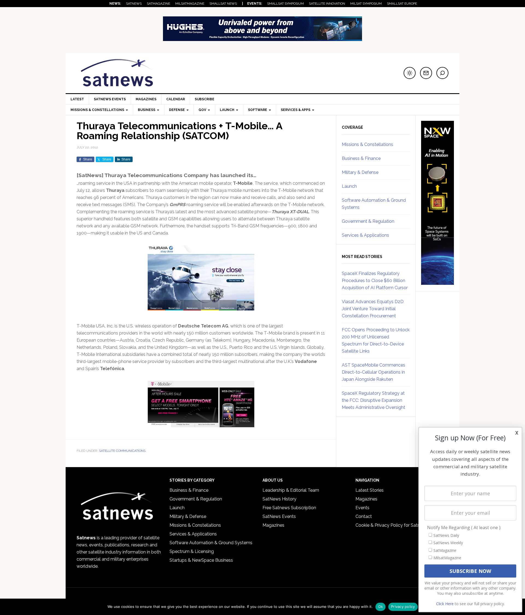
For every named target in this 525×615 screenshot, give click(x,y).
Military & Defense (360, 172)
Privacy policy (403, 606)
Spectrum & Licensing (192, 551)
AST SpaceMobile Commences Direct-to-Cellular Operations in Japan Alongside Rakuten (373, 372)
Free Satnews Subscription (289, 507)
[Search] (442, 73)
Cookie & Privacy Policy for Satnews (391, 525)
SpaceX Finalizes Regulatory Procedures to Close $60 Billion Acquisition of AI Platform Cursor (375, 280)
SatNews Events (110, 99)
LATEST (77, 99)
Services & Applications (365, 235)
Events (362, 507)
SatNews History (279, 499)
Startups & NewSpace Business (201, 560)
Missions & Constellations (367, 144)
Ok (380, 606)
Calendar (175, 99)
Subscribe (204, 99)
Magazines (146, 99)
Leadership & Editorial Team (290, 490)
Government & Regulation (368, 221)
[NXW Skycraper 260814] (437, 282)
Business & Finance (361, 158)
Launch (349, 186)
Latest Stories (369, 490)
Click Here (445, 603)
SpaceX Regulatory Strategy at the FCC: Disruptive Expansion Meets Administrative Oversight (373, 400)
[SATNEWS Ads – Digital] (262, 38)
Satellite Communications (122, 451)
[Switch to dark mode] (410, 73)
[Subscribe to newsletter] (426, 73)
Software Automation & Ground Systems (211, 542)
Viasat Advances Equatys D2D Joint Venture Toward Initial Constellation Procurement (373, 308)
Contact (363, 516)
